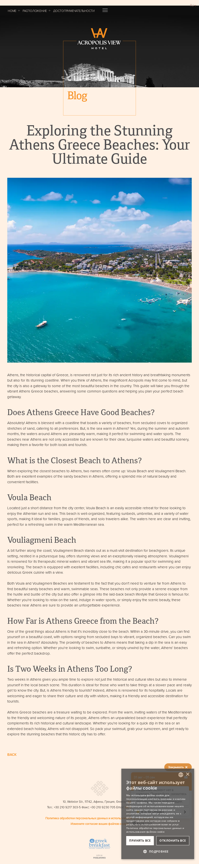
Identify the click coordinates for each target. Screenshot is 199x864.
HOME (12, 11)
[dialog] (157, 814)
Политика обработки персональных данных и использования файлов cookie (99, 818)
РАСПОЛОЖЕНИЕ (35, 11)
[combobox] (180, 774)
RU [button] (192, 5)
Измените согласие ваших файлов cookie (100, 823)
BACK (12, 754)
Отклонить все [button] (172, 840)
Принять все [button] (140, 840)
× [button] (187, 774)
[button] (157, 851)
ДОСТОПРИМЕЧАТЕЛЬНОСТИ (74, 11)
